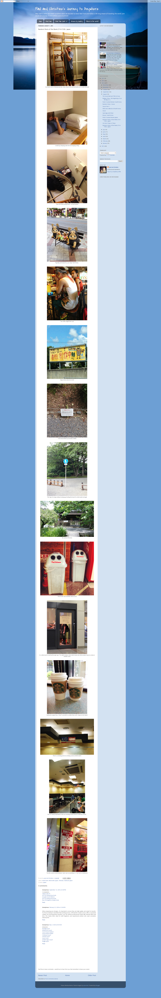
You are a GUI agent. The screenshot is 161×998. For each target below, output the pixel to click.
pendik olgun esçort (47, 939)
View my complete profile (114, 171)
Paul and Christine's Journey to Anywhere (67, 9)
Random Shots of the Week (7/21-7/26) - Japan (112, 120)
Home (40, 21)
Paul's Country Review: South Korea (112, 102)
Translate (112, 155)
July (104, 129)
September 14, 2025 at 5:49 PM (57, 890)
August (105, 94)
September (106, 92)
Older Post (92, 975)
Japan (44, 882)
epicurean (85, 985)
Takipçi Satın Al (46, 893)
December (106, 85)
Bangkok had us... (111, 43)
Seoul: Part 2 (106, 106)
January (105, 143)
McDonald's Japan (53, 880)
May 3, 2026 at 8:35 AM (55, 925)
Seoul (104, 111)
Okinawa (61, 880)
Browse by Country (77, 21)
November (106, 87)
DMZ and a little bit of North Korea (112, 108)
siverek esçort (46, 936)
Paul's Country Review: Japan (110, 117)
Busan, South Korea (108, 115)
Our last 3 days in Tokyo (109, 123)
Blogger (98, 985)
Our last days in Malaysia (113, 53)
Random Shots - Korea (109, 104)
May (104, 134)
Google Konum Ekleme (48, 897)
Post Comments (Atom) (51, 979)
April (104, 136)
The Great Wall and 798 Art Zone (111, 96)
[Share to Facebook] (68, 878)
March (104, 138)
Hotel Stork (45, 880)
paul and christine (113, 167)
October (105, 89)
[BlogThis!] (65, 878)
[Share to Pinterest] (70, 878)
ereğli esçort (45, 941)
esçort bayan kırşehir (47, 933)
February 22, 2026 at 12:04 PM (57, 907)
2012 (103, 146)
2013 (103, 83)
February (105, 141)
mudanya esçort (46, 935)
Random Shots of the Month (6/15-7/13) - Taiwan (114, 63)
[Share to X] (67, 878)
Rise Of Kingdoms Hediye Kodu (50, 900)
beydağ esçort (46, 928)
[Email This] (63, 878)
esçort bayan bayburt (47, 932)
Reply (43, 902)
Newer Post (42, 975)
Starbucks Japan (68, 880)
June (104, 132)
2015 (103, 78)
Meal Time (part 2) (61, 21)
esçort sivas (45, 938)
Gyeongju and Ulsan (108, 113)
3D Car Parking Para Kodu (49, 895)
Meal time (49, 21)
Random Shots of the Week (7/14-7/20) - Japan (112, 126)
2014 (103, 80)
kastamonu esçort (47, 930)
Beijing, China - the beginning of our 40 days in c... (112, 99)
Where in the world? (92, 21)
